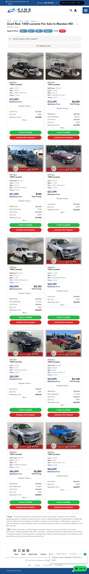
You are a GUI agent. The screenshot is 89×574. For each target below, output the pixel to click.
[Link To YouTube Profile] (19, 551)
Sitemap (37, 565)
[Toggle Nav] (86, 10)
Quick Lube (33, 554)
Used (23, 554)
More (24, 120)
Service (43, 554)
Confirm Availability (25, 132)
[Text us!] (80, 569)
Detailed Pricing (24, 106)
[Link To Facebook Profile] (15, 551)
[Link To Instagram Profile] (24, 551)
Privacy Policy (47, 565)
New (16, 554)
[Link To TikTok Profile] (28, 551)
